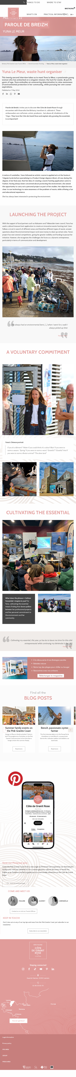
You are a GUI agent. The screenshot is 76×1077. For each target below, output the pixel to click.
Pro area (5, 1049)
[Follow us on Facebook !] (29, 969)
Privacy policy (6, 1043)
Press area (6, 1062)
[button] (67, 14)
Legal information (8, 1037)
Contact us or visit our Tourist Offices (23, 911)
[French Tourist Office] (44, 1067)
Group (4, 1055)
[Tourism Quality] (36, 1067)
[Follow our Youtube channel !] (41, 969)
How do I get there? (18, 1021)
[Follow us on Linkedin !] (53, 969)
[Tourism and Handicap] (52, 1067)
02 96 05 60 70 (38, 986)
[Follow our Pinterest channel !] (47, 969)
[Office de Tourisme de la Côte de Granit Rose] (13, 11)
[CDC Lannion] (27, 1067)
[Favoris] (64, 14)
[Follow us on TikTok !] (35, 969)
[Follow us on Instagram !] (23, 969)
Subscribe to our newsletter (38, 931)
